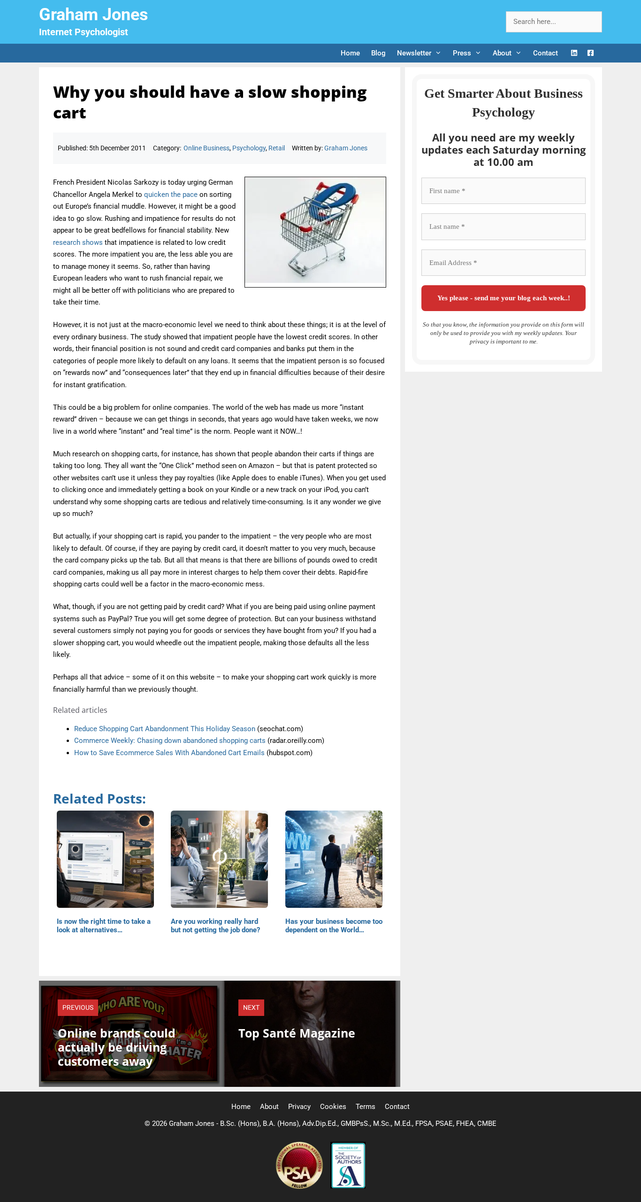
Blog (378, 53)
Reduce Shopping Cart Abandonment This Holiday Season (164, 729)
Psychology (249, 148)
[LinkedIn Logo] (574, 53)
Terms (365, 1106)
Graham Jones (93, 14)
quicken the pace (171, 194)
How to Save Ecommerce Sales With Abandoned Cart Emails (169, 753)
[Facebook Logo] (590, 53)
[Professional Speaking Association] (300, 1186)
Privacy (299, 1106)
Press (462, 53)
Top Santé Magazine (296, 1033)
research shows (78, 242)
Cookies (333, 1106)
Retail (276, 148)
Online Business (206, 148)
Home (350, 53)
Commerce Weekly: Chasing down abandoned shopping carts (170, 740)
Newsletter (414, 53)
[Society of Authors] (348, 1186)
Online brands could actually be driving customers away (117, 1047)
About (502, 53)
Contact (545, 53)
